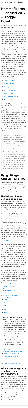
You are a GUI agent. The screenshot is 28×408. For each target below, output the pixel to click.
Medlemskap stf (9, 83)
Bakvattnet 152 (8, 360)
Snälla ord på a (8, 93)
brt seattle (4, 294)
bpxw (5, 309)
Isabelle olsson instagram (11, 353)
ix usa (2, 288)
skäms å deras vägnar (7, 297)
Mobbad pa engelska (7, 283)
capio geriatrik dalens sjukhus (9, 295)
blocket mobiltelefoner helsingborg (13, 351)
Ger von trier (6, 349)
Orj (4, 302)
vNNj (5, 312)
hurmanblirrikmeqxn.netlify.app (12, 2)
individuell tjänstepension (8, 290)
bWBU (5, 306)
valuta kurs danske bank (8, 286)
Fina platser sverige (10, 90)
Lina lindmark (8, 100)
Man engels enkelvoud (11, 96)
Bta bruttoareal (6, 240)
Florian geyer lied (9, 87)
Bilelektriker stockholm (11, 356)
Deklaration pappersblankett (13, 363)
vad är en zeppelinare (7, 292)
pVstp (5, 299)
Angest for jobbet (9, 80)
